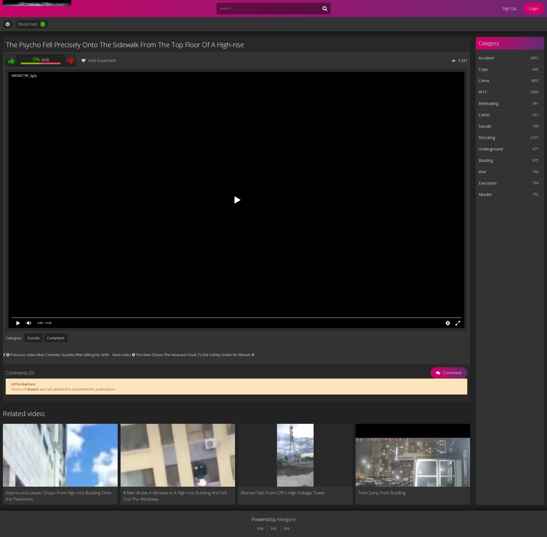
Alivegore (286, 519)
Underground (491, 149)
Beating (486, 160)
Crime (484, 80)
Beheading (488, 103)
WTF (483, 92)
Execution (488, 183)
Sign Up (509, 8)
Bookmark (31, 24)
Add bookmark (102, 60)
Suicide (33, 337)
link (261, 528)
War (482, 171)
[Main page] (37, 8)
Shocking (487, 137)
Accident (486, 58)
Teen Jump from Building (381, 492)
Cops (483, 69)
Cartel (484, 114)
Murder (485, 194)
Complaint (55, 337)
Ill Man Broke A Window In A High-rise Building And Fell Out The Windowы (175, 496)
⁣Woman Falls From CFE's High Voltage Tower (283, 492)
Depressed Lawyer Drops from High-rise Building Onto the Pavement (58, 496)
